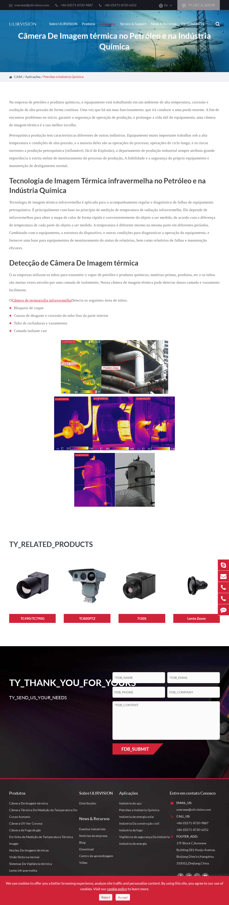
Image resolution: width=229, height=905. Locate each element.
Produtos (88, 24)
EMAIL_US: (184, 803)
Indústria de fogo (131, 830)
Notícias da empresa (93, 836)
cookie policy (117, 889)
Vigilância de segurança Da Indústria (144, 837)
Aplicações (108, 24)
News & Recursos (164, 24)
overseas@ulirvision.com (32, 5)
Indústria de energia (133, 843)
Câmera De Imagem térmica (28, 803)
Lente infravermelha (23, 870)
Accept (123, 897)
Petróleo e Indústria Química (63, 77)
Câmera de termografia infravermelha (41, 300)
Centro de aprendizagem (96, 856)
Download (86, 849)
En (166, 5)
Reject (105, 897)
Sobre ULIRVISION (63, 24)
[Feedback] (223, 609)
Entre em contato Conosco (193, 793)
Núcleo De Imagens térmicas (29, 850)
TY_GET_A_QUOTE (201, 5)
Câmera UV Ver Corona (25, 823)
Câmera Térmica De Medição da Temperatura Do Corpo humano (43, 813)
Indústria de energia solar (136, 817)
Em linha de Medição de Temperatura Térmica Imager (41, 840)
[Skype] (223, 565)
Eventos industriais (92, 829)
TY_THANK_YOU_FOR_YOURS (53, 682)
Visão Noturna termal (24, 857)
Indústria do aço (130, 803)
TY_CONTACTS (192, 24)
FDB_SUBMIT (135, 749)
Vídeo (83, 862)
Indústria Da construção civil (139, 823)
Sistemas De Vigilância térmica (30, 864)
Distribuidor (88, 803)
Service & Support (133, 24)
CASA (18, 77)
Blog (82, 842)
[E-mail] (223, 576)
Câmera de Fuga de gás (25, 830)
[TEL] (223, 587)
